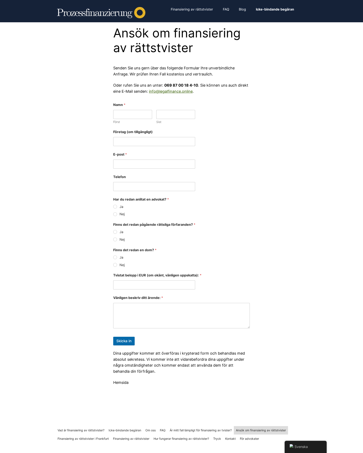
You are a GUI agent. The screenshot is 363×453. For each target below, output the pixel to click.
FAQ (163, 430)
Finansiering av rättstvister (131, 438)
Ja (121, 207)
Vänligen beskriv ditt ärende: (138, 298)
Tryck (217, 438)
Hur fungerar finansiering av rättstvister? (181, 438)
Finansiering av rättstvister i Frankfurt (83, 438)
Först (116, 122)
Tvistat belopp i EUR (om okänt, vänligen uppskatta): (157, 275)
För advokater (249, 438)
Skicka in (124, 341)
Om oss (150, 430)
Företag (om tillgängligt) (133, 132)
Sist (158, 122)
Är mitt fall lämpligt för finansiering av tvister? (201, 430)
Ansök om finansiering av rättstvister (261, 430)
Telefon (119, 177)
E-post (120, 154)
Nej (122, 214)
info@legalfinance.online (171, 91)
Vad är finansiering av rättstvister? (81, 430)
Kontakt (230, 438)
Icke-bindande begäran (125, 430)
